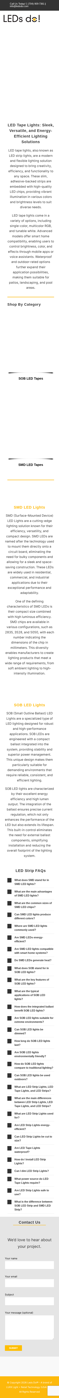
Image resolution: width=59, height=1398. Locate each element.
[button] (30, 882)
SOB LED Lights (29, 705)
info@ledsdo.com (19, 6)
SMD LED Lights (29, 507)
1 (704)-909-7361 (35, 3)
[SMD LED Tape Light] (30, 386)
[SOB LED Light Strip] (30, 311)
